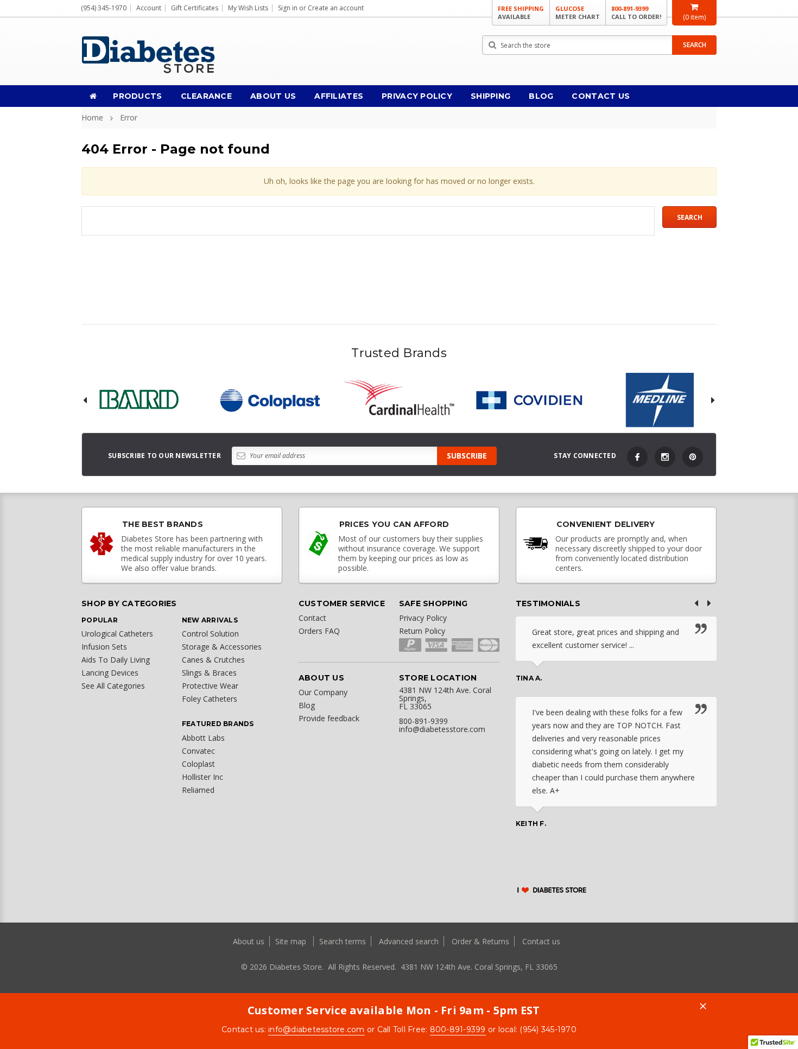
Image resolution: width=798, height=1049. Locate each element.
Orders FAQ (319, 631)
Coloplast (198, 764)
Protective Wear (210, 686)
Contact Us (601, 96)
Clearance (206, 96)
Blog (541, 96)
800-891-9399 (636, 12)
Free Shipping (521, 12)
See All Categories (113, 686)
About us (250, 941)
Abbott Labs (203, 738)
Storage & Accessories (222, 646)
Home (92, 117)
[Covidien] (529, 400)
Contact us (541, 941)
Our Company (323, 692)
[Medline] (660, 400)
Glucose (577, 12)
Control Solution (210, 633)
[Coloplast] (269, 400)
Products (137, 96)
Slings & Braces (209, 672)
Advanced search (409, 941)
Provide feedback (329, 718)
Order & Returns (480, 941)
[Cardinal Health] (399, 400)
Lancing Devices (109, 672)
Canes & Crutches (213, 659)
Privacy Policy (417, 96)
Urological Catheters (117, 633)
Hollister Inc (202, 777)
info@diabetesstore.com (316, 1029)
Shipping (490, 96)
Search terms (342, 941)
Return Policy (422, 631)
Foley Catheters (209, 699)
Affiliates (338, 96)
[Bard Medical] (138, 400)
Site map (291, 941)
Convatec (198, 751)
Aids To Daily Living (115, 659)
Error (128, 117)
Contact (312, 618)
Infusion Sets (104, 646)
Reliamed (198, 790)
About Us (273, 96)
